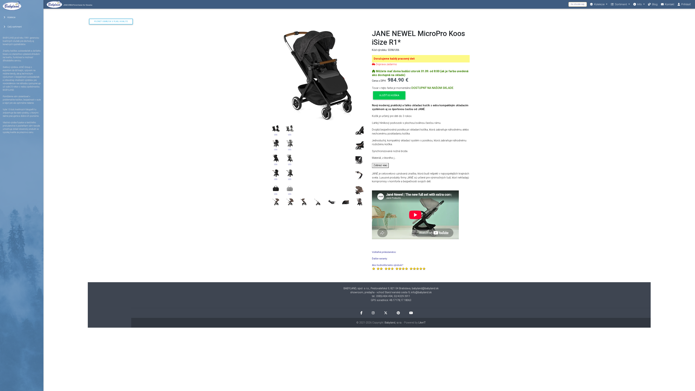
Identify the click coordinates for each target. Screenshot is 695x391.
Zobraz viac (380, 165)
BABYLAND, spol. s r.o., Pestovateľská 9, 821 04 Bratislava (377, 288)
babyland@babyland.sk (425, 288)
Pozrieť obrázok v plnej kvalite (111, 21)
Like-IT (422, 322)
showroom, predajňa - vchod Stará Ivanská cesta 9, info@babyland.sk (391, 292)
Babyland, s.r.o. (393, 322)
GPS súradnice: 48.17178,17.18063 (391, 300)
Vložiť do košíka (389, 95)
